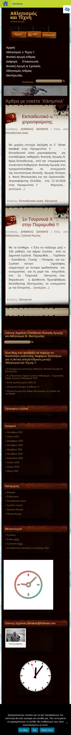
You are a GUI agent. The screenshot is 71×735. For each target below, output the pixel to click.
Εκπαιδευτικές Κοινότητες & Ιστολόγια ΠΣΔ (28, 548)
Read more (47, 730)
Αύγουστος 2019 (15, 458)
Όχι (34, 730)
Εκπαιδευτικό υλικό (16, 133)
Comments (15, 543)
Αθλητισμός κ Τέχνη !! (20, 52)
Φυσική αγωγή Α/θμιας (21, 57)
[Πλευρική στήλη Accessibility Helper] (67, 9)
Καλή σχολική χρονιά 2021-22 (21, 382)
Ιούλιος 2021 (13, 436)
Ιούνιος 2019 (13, 467)
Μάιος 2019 (12, 471)
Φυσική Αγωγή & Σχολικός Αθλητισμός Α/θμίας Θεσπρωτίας (23, 71)
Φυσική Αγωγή (14, 514)
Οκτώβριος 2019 (15, 454)
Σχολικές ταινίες (14, 505)
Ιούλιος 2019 (13, 462)
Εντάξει (24, 730)
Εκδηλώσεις (12, 235)
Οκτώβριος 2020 (15, 445)
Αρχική (18, 34)
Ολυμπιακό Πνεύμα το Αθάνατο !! (23, 387)
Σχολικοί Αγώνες (31, 235)
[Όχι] (67, 723)
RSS (35, 34)
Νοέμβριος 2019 (14, 449)
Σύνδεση (17, 3)
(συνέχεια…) (17, 189)
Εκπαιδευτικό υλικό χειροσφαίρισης (41, 119)
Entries (13, 539)
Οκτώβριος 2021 (15, 432)
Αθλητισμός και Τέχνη (23, 15)
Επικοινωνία (49, 35)
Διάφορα (11, 61)
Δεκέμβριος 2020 (15, 441)
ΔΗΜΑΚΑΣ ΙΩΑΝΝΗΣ (34, 129)
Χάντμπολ (51, 200)
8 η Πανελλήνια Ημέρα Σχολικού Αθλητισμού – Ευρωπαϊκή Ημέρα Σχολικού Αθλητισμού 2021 (34, 376)
